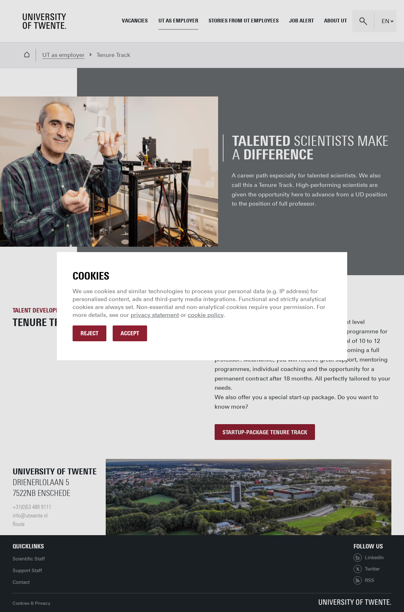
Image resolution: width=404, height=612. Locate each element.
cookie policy (205, 315)
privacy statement (155, 315)
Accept (130, 333)
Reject (89, 333)
